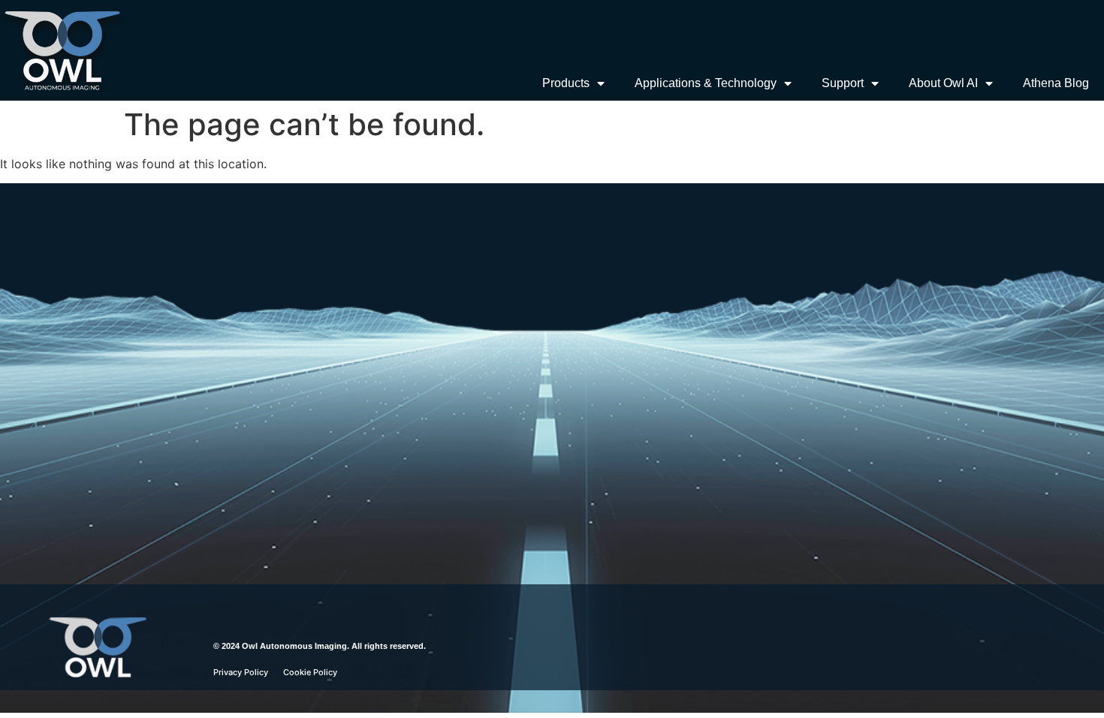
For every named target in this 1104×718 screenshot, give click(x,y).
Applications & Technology (706, 83)
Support (843, 83)
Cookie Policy (310, 672)
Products (566, 83)
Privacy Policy (240, 672)
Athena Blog (1056, 83)
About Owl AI (943, 83)
